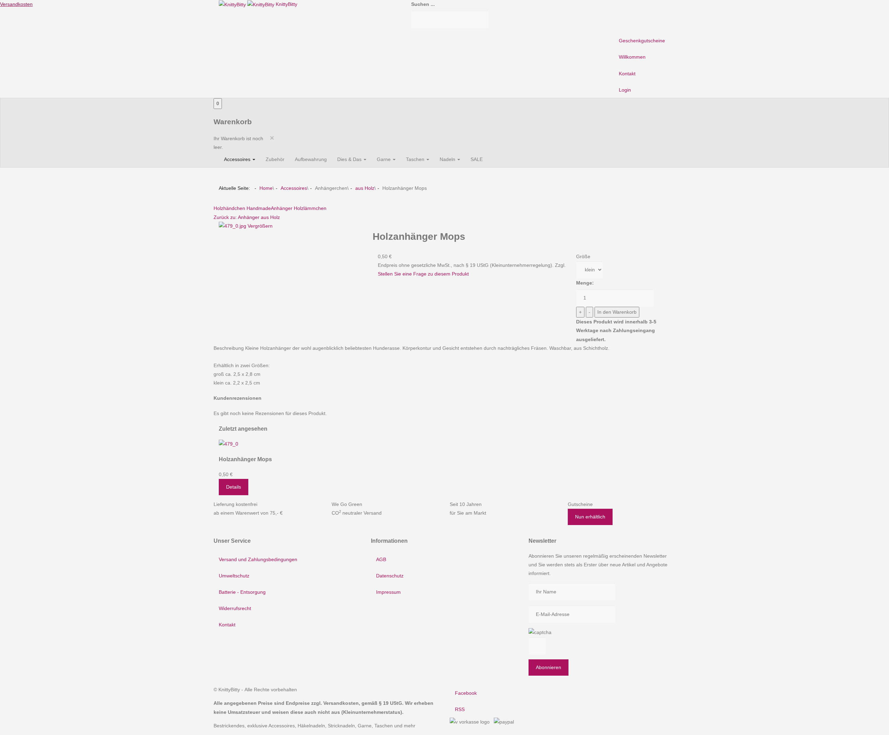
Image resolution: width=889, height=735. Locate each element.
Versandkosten (16, 4)
